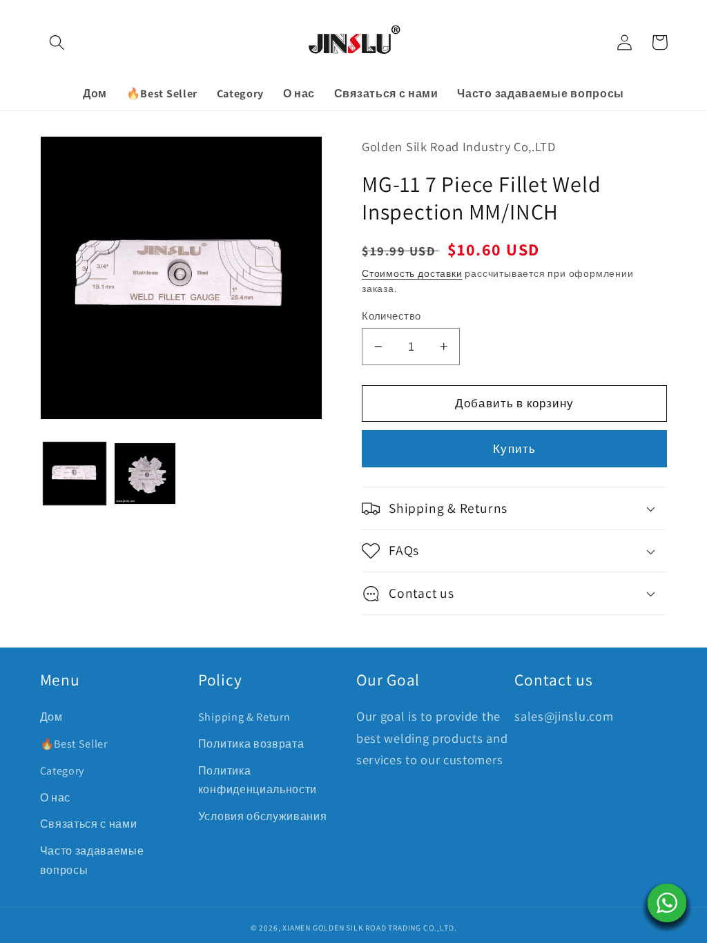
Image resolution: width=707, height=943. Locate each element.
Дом (51, 717)
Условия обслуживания (262, 816)
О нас (55, 797)
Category (62, 771)
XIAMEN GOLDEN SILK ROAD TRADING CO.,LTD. (369, 927)
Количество (391, 315)
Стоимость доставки (412, 273)
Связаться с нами (88, 824)
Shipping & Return (244, 717)
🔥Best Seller (74, 744)
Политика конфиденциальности (257, 780)
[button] (57, 42)
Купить (514, 448)
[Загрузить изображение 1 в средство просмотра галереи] (74, 474)
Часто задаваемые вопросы (92, 860)
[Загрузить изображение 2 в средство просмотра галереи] (145, 474)
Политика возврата (251, 744)
